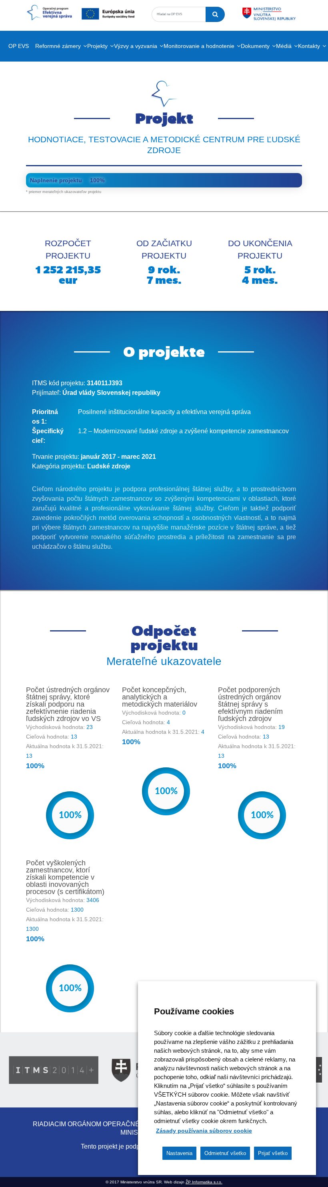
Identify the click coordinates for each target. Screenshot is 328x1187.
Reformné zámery (58, 46)
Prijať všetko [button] (273, 1153)
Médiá (284, 46)
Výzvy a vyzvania (135, 46)
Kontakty (309, 46)
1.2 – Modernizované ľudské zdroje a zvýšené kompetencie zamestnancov (183, 431)
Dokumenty (255, 46)
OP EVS (18, 46)
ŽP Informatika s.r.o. (204, 1182)
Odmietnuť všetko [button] (225, 1153)
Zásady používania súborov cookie (204, 1130)
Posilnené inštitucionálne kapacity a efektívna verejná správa (164, 411)
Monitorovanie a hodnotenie (199, 46)
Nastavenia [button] (179, 1153)
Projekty (97, 46)
